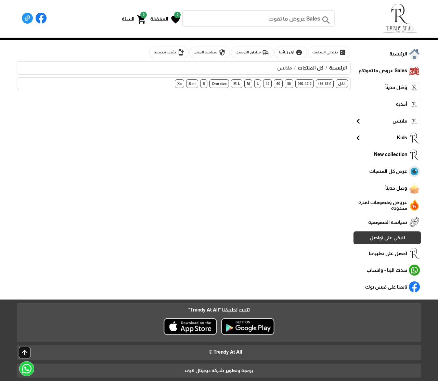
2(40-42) (304, 83)
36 (289, 83)
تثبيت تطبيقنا (169, 52)
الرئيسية (338, 68)
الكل (342, 83)
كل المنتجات (310, 68)
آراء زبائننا (290, 52)
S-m (192, 83)
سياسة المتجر (210, 52)
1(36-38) (324, 83)
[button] (165, 19)
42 (267, 83)
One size (219, 83)
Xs (179, 83)
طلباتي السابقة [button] (329, 52)
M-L (236, 83)
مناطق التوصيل (252, 52)
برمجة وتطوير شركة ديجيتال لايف (219, 370)
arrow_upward (25, 352)
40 (278, 83)
